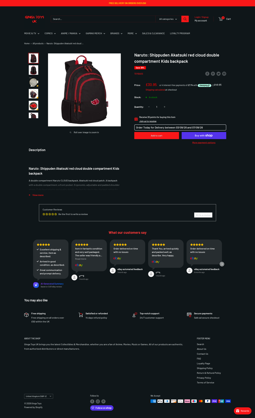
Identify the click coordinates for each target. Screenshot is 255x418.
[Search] (185, 19)
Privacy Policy (204, 377)
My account (201, 20)
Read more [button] (80, 258)
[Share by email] (224, 73)
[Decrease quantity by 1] (149, 107)
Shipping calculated (155, 89)
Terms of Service (205, 382)
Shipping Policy (205, 368)
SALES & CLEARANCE (153, 33)
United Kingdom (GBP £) (36, 396)
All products (38, 43)
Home (27, 43)
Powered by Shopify (33, 407)
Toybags (138, 74)
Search (200, 344)
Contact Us (202, 353)
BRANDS (114, 33)
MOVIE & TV (30, 33)
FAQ (199, 358)
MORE (131, 33)
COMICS (49, 33)
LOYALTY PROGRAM (180, 33)
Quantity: (139, 106)
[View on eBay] (79, 265)
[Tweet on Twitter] (218, 73)
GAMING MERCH (94, 33)
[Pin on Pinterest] (213, 73)
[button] (33, 264)
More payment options (203, 142)
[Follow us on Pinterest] (103, 401)
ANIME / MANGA (69, 33)
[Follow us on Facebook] (92, 401)
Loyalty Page (203, 363)
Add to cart (156, 135)
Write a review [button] (203, 215)
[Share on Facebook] (207, 73)
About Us (201, 348)
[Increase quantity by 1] (164, 107)
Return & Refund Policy (209, 372)
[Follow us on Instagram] (98, 401)
